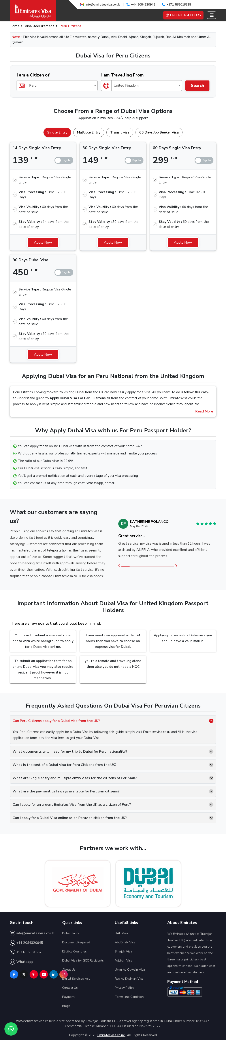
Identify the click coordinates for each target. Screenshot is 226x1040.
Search (197, 85)
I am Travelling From (122, 75)
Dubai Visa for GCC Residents (83, 960)
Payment (68, 997)
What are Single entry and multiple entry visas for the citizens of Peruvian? (75, 778)
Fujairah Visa (123, 960)
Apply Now (43, 242)
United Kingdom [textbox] (126, 85)
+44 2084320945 (143, 4)
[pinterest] (34, 974)
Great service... (131, 535)
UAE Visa (121, 933)
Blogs (66, 1006)
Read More (204, 411)
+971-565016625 (178, 4)
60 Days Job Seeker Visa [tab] (159, 132)
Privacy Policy (124, 988)
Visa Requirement (39, 26)
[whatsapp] (11, 1029)
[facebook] (14, 974)
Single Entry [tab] (57, 132)
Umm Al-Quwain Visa (130, 969)
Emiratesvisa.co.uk (111, 1035)
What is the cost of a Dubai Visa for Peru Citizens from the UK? (65, 764)
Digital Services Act (76, 979)
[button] (119, 566)
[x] (24, 974)
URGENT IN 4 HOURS (185, 15)
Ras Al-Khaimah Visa (129, 979)
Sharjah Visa (123, 951)
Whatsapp (24, 962)
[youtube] (44, 974)
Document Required (76, 942)
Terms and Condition (129, 997)
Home (14, 26)
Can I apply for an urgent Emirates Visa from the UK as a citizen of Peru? (72, 804)
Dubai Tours (70, 933)
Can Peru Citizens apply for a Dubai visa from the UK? (56, 720)
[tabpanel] (113, 251)
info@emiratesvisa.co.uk (103, 4)
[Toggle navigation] (211, 15)
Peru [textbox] (32, 85)
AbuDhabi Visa (125, 942)
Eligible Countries (74, 951)
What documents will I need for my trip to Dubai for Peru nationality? (70, 751)
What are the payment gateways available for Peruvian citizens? (66, 791)
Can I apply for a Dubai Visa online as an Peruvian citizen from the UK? (70, 817)
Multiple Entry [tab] (88, 132)
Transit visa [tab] (120, 132)
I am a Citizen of (33, 75)
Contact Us (70, 988)
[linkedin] (53, 974)
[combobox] (57, 85)
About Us (68, 969)
